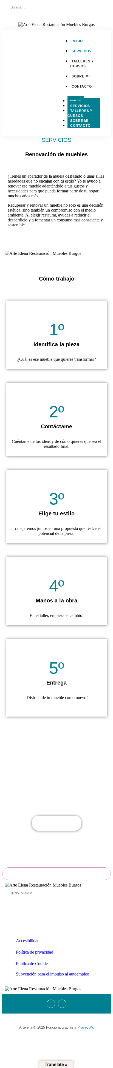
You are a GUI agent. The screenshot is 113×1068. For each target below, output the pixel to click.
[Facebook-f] (15, 83)
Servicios (80, 106)
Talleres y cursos (82, 63)
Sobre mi (79, 121)
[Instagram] (22, 83)
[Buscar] (69, 7)
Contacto (80, 126)
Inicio (75, 101)
